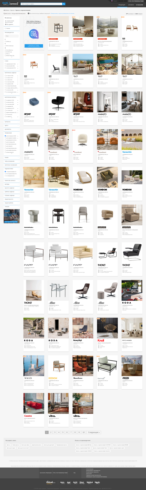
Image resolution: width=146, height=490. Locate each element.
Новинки (8, 28)
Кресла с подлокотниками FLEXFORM (102, 445)
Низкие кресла (16, 445)
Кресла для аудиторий (49, 445)
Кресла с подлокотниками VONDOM (84, 451)
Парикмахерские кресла (61, 445)
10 (84, 432)
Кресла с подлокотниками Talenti (83, 448)
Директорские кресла (36, 445)
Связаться (83, 320)
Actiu (8, 53)
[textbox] (41, 4)
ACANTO (9, 52)
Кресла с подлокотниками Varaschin (102, 451)
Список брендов (89, 469)
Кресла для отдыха (11, 448)
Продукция (121, 4)
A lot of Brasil (9, 50)
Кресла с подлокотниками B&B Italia (84, 445)
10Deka (8, 41)
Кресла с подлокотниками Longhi (117, 448)
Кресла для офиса (26, 445)
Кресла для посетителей (23, 448)
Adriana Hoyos (10, 55)
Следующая (94, 432)
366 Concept (9, 45)
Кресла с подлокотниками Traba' (100, 448)
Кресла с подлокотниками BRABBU (120, 445)
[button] (11, 32)
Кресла (8, 445)
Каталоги (131, 4)
